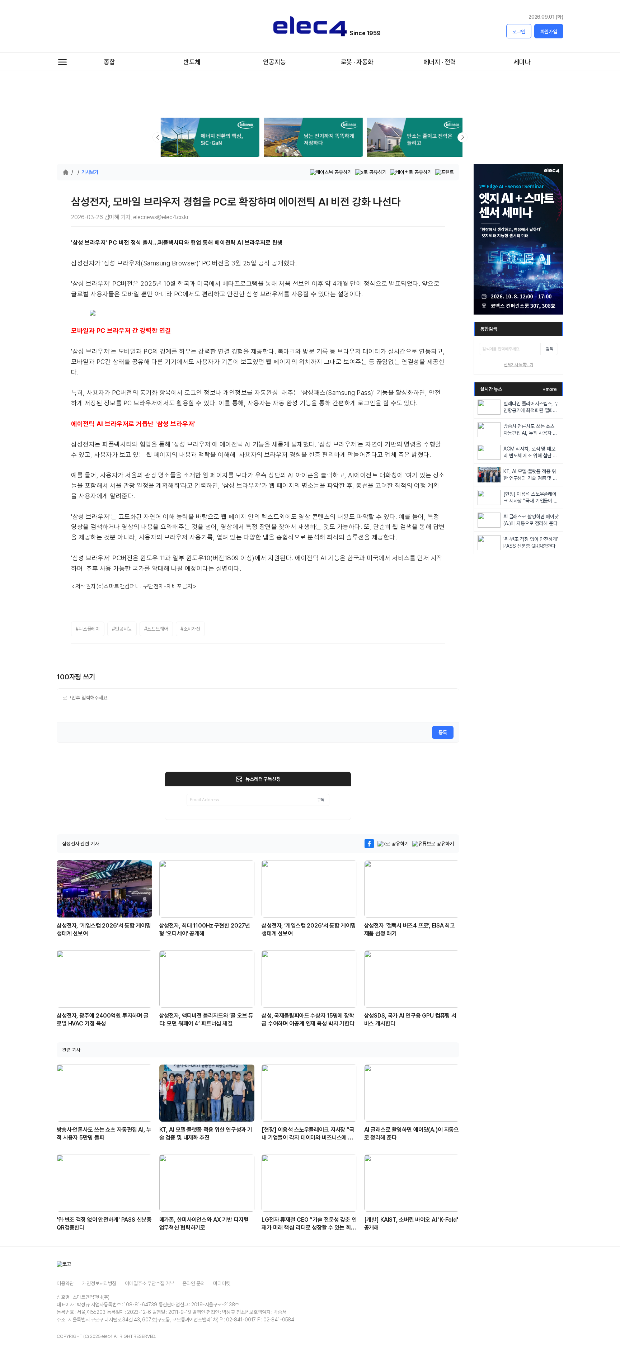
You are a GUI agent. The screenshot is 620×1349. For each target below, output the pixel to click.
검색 (549, 349)
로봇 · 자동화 (357, 62)
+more (549, 389)
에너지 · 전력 (439, 62)
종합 (109, 62)
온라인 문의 (193, 1283)
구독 (320, 799)
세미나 (522, 62)
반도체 (192, 62)
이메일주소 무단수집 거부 (149, 1283)
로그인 (518, 31)
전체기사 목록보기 (518, 364)
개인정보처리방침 (99, 1283)
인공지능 (274, 62)
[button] (462, 137)
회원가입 (548, 31)
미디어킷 (221, 1283)
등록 (442, 732)
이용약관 (65, 1283)
